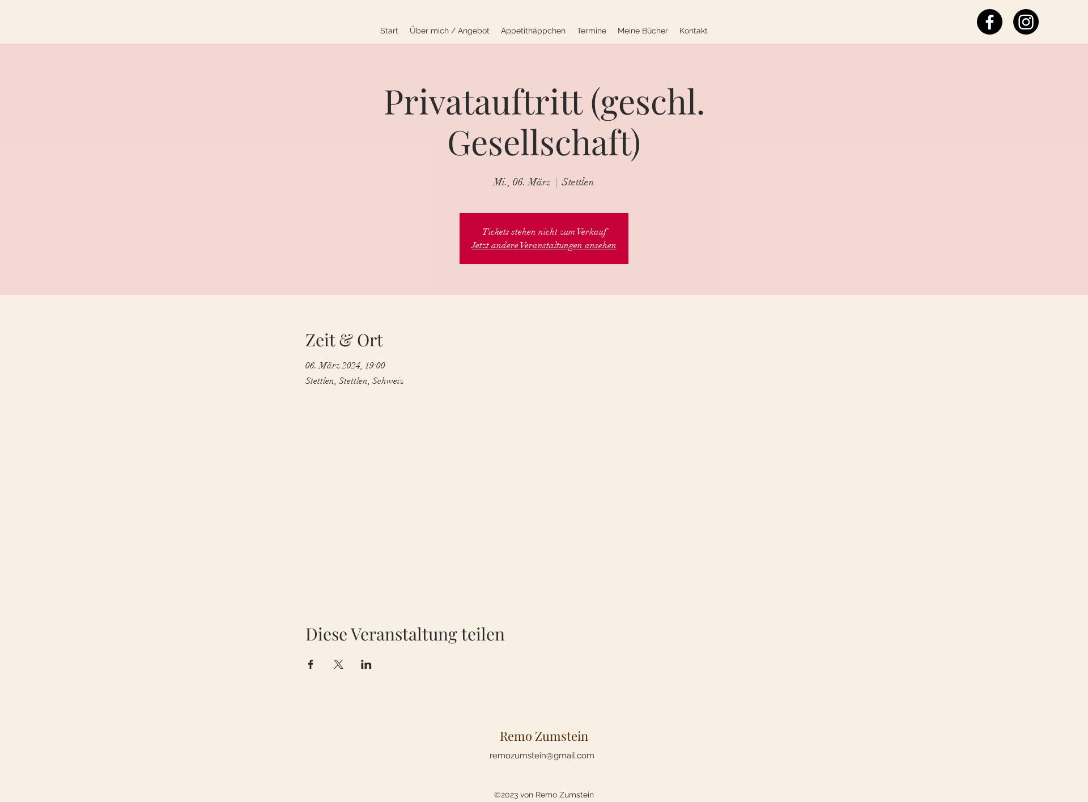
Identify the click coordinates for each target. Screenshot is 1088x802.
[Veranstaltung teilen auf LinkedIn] (366, 664)
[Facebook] (989, 22)
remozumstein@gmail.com (542, 755)
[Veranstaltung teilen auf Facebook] (310, 664)
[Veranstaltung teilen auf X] (338, 664)
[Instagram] (1026, 22)
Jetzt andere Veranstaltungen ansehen (544, 245)
